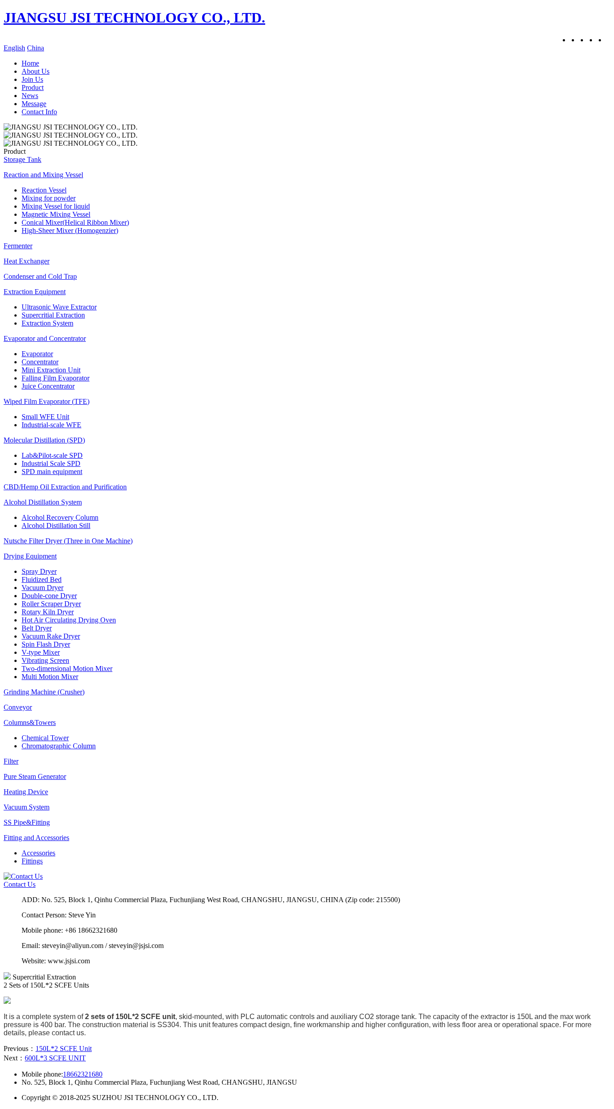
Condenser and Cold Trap (40, 276)
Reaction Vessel (44, 190)
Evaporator (37, 354)
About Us (35, 71)
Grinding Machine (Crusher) (44, 692)
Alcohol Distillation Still (56, 525)
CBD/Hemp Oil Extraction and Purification (65, 487)
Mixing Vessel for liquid (56, 206)
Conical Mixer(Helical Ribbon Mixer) (75, 222)
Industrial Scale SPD (51, 463)
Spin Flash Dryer (46, 644)
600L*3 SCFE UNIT (55, 1058)
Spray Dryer (39, 571)
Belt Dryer (37, 628)
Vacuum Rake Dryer (51, 636)
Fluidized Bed (42, 579)
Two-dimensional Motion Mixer (67, 668)
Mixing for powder (49, 198)
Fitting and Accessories (36, 837)
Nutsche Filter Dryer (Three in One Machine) (68, 541)
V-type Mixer (41, 652)
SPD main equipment (52, 471)
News (30, 95)
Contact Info (39, 112)
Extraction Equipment (35, 291)
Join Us (32, 79)
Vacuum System (26, 807)
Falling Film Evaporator (55, 378)
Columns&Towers (30, 722)
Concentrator (40, 362)
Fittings (32, 861)
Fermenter (18, 246)
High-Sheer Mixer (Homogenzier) (70, 230)
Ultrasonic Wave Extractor (59, 307)
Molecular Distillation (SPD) (44, 440)
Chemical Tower (45, 738)
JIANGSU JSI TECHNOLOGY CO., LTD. (134, 17)
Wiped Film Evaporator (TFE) (46, 401)
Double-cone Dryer (49, 595)
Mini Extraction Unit (51, 370)
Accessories (38, 853)
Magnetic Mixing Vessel (56, 214)
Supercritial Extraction (53, 315)
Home (30, 63)
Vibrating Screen (45, 660)
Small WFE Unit (45, 416)
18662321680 (82, 1074)
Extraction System (47, 323)
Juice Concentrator (48, 386)
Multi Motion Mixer (50, 676)
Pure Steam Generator (35, 776)
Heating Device (26, 792)
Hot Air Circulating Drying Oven (69, 620)
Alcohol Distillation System (43, 502)
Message (34, 103)
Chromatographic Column (59, 746)
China (35, 48)
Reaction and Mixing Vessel (43, 175)
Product (33, 87)
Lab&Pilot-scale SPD (52, 455)
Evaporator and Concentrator (45, 338)
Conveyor (18, 707)
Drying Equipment (30, 556)
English (14, 48)
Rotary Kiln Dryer (48, 612)
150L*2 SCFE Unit (64, 1048)
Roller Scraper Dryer (51, 604)
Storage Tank (22, 159)
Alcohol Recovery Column (60, 517)
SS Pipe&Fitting (27, 822)
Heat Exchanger (26, 261)
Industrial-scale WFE (51, 425)
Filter (11, 761)
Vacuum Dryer (42, 587)
